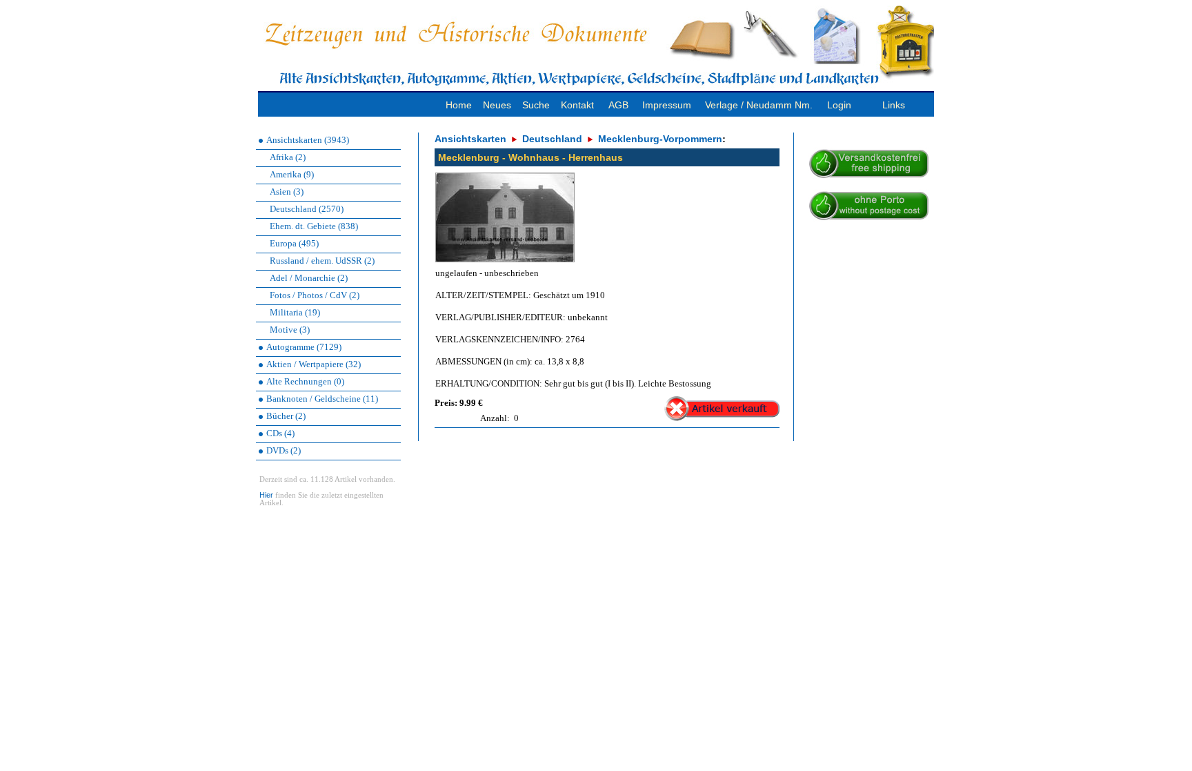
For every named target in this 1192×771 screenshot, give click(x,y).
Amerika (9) (292, 174)
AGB (618, 104)
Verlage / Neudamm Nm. (759, 104)
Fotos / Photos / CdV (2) (314, 295)
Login (839, 104)
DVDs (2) (283, 450)
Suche (536, 104)
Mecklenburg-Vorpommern (660, 138)
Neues (497, 104)
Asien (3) (287, 191)
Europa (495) (294, 243)
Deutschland (552, 138)
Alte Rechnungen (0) (305, 381)
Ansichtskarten (470, 138)
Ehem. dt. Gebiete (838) (314, 226)
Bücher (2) (286, 416)
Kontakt (577, 104)
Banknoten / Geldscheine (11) (322, 398)
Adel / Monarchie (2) (309, 278)
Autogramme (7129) (303, 347)
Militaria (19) (295, 312)
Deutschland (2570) (307, 209)
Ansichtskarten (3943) (307, 140)
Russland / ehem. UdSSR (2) (322, 260)
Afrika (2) (288, 157)
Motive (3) (290, 329)
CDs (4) (280, 433)
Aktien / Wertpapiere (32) (313, 364)
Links (893, 104)
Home (459, 104)
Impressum (666, 104)
